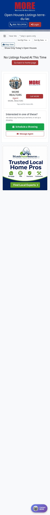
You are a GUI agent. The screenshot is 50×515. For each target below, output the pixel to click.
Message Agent (26, 134)
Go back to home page (25, 62)
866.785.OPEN (19, 24)
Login (36, 24)
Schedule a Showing (26, 126)
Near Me (13, 36)
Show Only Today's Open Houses (21, 48)
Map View (9, 44)
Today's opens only (27, 36)
